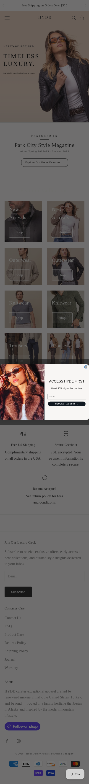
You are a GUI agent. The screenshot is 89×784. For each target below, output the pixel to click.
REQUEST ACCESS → (67, 404)
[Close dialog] (86, 367)
